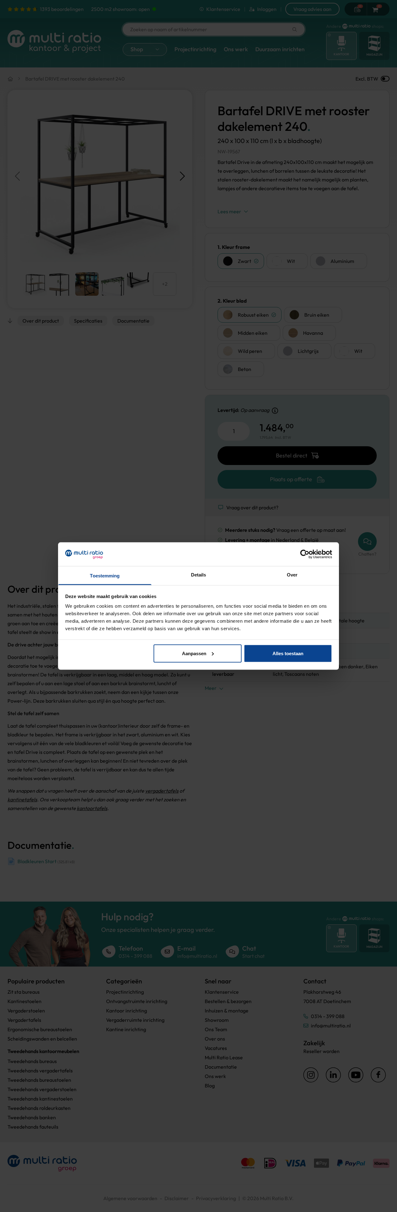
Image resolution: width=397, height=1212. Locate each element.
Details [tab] (198, 574)
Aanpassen (194, 653)
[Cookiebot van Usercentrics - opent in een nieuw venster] (304, 554)
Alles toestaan (287, 653)
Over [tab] (292, 574)
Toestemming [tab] (105, 575)
